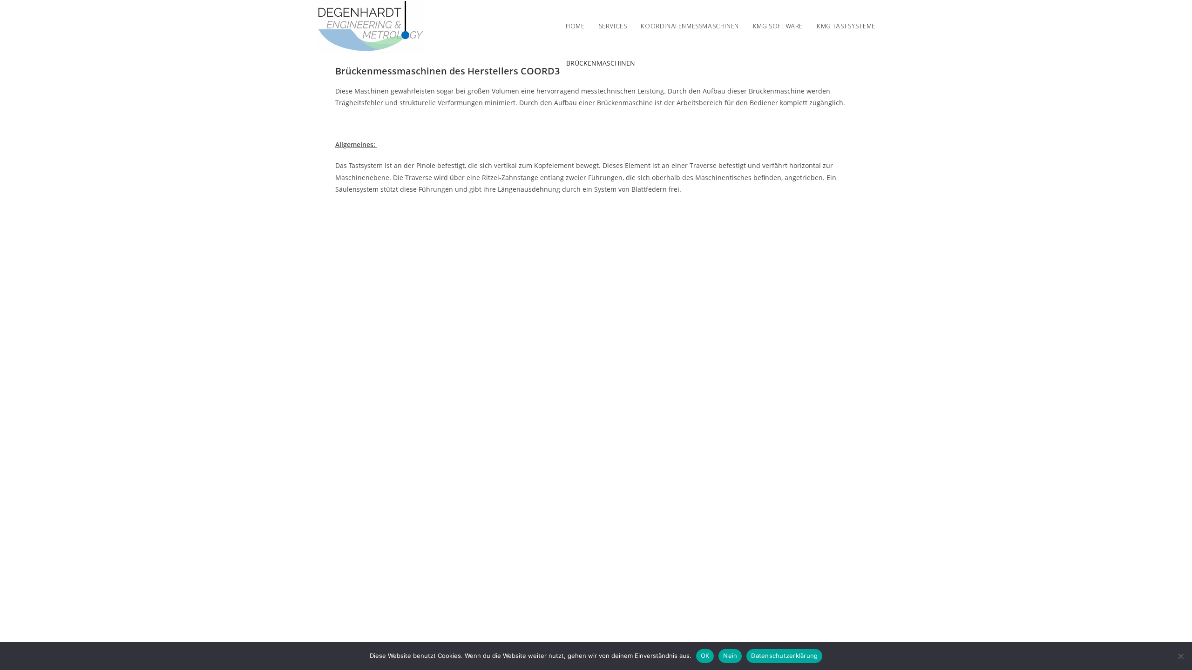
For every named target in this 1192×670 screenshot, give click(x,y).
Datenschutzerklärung (784, 655)
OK (705, 655)
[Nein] (1180, 656)
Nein (730, 655)
